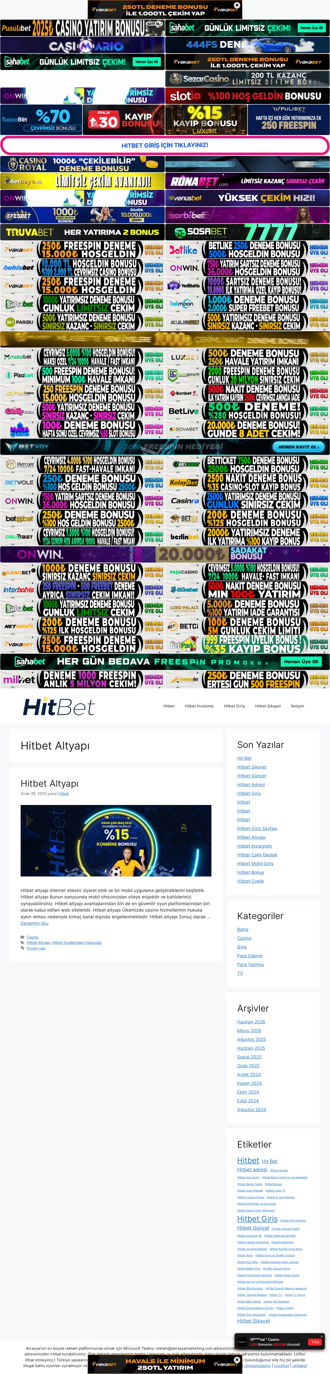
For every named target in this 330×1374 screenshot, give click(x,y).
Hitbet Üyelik (250, 881)
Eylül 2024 (248, 1100)
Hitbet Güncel (251, 775)
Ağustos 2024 (251, 1109)
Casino (33, 937)
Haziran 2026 (251, 1021)
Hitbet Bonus (250, 872)
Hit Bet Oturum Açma (276, 1268)
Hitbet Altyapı (49, 783)
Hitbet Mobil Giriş (255, 863)
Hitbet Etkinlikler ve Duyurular (256, 1203)
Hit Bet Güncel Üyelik (286, 1228)
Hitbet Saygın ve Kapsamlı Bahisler (260, 1281)
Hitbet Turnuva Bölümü (252, 1295)
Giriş (242, 947)
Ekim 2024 (248, 1092)
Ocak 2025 (248, 1065)
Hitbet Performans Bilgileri (254, 1275)
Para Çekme (249, 955)
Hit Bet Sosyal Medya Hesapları (286, 1288)
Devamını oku (34, 923)
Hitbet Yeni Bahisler (277, 1301)
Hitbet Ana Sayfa (248, 1177)
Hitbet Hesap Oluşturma (253, 1242)
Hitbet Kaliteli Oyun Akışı (286, 1249)
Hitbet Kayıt (245, 1255)
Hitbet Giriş (234, 706)
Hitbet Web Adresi (249, 1301)
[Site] (82, 249)
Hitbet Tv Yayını (295, 1295)
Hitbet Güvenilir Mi (249, 1235)
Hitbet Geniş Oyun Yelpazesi (256, 1210)
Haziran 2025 (251, 1048)
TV (240, 973)
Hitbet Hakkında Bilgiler (280, 1235)
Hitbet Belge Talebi (249, 1184)
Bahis (243, 929)
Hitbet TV (275, 1295)
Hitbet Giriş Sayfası (257, 828)
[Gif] (165, 339)
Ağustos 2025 (251, 1039)
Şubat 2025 (249, 1057)
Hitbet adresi (252, 1170)
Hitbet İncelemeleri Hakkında (76, 942)
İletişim (297, 706)
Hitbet (169, 706)
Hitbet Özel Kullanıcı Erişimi (255, 1308)
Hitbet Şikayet (268, 706)
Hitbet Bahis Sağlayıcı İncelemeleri (285, 1177)
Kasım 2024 (249, 1083)
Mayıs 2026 (249, 1030)
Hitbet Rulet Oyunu (287, 1275)
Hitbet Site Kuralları (250, 1288)
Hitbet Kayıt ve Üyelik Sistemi (275, 1255)
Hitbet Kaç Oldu (247, 1262)
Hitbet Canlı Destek (257, 854)
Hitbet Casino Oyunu (250, 1197)
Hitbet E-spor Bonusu (281, 1197)
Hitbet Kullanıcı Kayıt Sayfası (280, 1262)
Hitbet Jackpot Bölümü (252, 1249)
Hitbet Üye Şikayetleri (251, 1314)
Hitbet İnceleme (199, 706)
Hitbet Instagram (254, 846)
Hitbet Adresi (251, 784)
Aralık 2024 (249, 1074)
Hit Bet (244, 758)
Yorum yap (36, 948)
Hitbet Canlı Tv (275, 1190)
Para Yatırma (250, 964)
